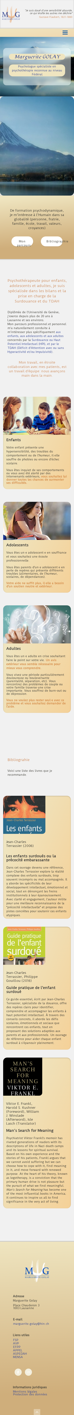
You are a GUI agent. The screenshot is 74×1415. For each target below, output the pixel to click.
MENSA (18, 1357)
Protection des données (30, 1394)
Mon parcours (24, 243)
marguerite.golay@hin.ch (31, 1324)
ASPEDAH (20, 1353)
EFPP (17, 1347)
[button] (37, 33)
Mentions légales (25, 1391)
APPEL (17, 1350)
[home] (11, 14)
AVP (16, 1343)
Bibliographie (54, 241)
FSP (15, 1340)
